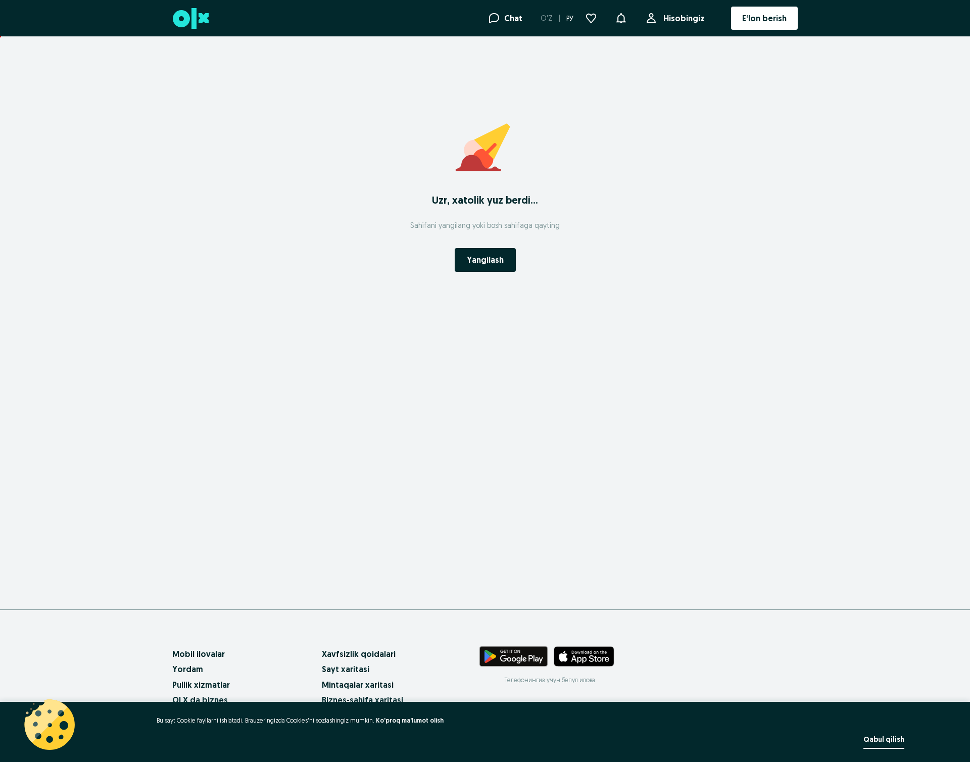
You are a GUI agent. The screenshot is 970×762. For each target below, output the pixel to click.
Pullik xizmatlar (201, 685)
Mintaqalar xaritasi (358, 685)
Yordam (187, 669)
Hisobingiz (684, 18)
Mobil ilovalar (198, 654)
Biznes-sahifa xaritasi (362, 700)
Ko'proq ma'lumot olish (410, 720)
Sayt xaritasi (345, 669)
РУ (569, 18)
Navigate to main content (56, 41)
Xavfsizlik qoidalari (359, 654)
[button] (621, 17)
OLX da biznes (200, 700)
